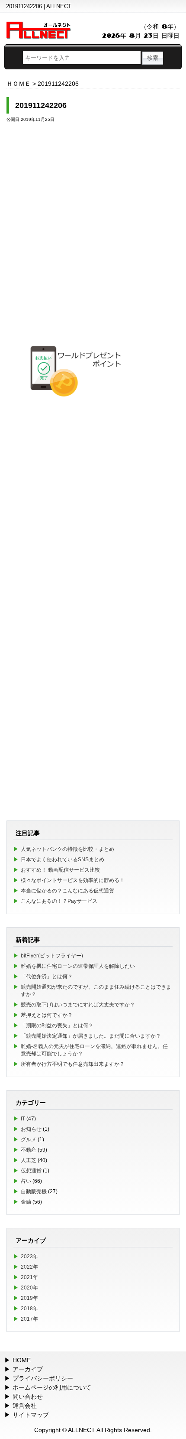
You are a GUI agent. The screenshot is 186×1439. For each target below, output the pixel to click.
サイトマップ (31, 1414)
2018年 (29, 1309)
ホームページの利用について (52, 1387)
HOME (22, 1360)
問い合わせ (28, 1396)
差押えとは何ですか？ (47, 1015)
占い (26, 1181)
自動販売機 (34, 1191)
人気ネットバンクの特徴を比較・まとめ (67, 849)
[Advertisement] (93, 223)
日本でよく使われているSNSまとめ (62, 859)
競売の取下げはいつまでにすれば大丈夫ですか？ (78, 1005)
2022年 (29, 1267)
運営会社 (25, 1405)
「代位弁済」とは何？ (47, 976)
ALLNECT (81, 1429)
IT (23, 1119)
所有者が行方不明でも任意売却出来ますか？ (73, 1064)
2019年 (29, 1298)
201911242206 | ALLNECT (38, 6)
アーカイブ (28, 1369)
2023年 (29, 1256)
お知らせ (31, 1129)
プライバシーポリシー (43, 1378)
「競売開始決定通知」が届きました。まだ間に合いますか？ (91, 1036)
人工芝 (28, 1160)
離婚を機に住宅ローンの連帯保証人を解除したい (78, 966)
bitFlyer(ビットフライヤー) (52, 956)
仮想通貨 (31, 1171)
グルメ (28, 1139)
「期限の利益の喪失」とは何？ (57, 1025)
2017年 (29, 1319)
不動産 (28, 1150)
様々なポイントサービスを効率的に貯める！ (73, 880)
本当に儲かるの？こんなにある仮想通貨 (67, 891)
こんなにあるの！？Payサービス (59, 901)
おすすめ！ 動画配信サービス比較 (60, 870)
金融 (26, 1202)
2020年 (29, 1288)
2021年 (29, 1277)
